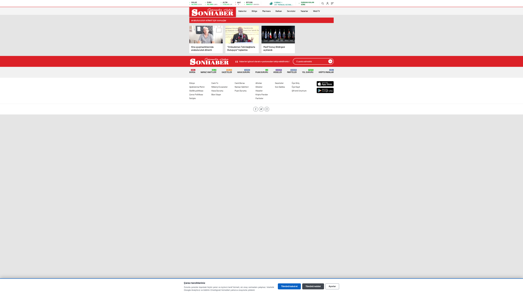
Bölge (254, 11)
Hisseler (277, 71)
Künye (192, 83)
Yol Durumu (307, 71)
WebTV (316, 11)
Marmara (266, 11)
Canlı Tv (214, 83)
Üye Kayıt (296, 87)
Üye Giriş (295, 83)
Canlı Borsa (240, 83)
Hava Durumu (243, 71)
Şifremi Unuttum (299, 90)
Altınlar (259, 83)
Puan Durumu (261, 71)
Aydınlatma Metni (196, 87)
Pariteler (292, 71)
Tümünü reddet (313, 286)
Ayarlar (332, 286)
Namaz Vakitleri (208, 71)
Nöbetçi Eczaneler (219, 87)
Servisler (291, 11)
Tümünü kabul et (289, 286)
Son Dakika (280, 87)
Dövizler (259, 87)
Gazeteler (227, 71)
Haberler (242, 11)
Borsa (192, 71)
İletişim (192, 98)
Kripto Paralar (326, 71)
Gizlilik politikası (196, 90)
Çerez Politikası (196, 94)
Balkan (279, 11)
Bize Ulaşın (216, 94)
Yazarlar (304, 11)
